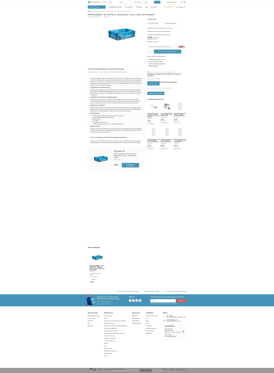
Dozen (147, 320)
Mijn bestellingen (136, 318)
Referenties (139, 7)
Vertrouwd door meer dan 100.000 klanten (128, 291)
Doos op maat (129, 7)
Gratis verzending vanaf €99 (152, 291)
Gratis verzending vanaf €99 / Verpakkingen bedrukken (113, 72)
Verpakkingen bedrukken (115, 7)
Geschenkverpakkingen (151, 328)
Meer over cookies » (158, 370)
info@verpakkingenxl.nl (171, 319)
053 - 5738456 (169, 315)
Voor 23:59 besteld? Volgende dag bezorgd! (176, 291)
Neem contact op (108, 315)
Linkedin (136, 300)
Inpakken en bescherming (152, 315)
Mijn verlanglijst (135, 320)
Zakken (147, 323)
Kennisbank (154, 7)
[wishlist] (181, 2)
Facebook (130, 300)
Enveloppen (148, 325)
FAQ (105, 345)
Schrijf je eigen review (155, 93)
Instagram (133, 300)
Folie (147, 318)
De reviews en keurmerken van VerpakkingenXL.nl (115, 325)
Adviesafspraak (108, 353)
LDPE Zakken (155, 41)
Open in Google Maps (176, 332)
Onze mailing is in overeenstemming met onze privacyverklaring (163, 303)
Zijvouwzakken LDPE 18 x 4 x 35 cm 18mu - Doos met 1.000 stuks (166, 114)
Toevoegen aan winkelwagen (130, 165)
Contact (110, 2)
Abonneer (181, 300)
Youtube (140, 300)
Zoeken (146, 2)
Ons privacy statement (109, 340)
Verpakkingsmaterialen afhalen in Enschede (114, 333)
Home (89, 11)
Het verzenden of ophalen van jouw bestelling (115, 320)
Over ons (105, 2)
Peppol (105, 355)
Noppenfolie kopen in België (110, 330)
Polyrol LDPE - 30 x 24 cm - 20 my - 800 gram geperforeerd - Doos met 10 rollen (153, 115)
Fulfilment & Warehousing (110, 350)
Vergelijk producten (136, 323)
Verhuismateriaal (150, 330)
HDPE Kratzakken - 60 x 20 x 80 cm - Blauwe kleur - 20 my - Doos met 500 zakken (97, 268)
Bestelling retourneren (109, 323)
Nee (148, 370)
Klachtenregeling (108, 348)
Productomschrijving (93, 72)
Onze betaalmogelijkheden (110, 328)
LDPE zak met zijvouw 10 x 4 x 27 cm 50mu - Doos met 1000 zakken (180, 140)
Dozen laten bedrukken (109, 335)
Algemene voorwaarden (110, 338)
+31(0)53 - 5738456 (104, 304)
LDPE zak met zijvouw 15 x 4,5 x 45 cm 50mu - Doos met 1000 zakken (180, 114)
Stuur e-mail (153, 83)
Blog (146, 7)
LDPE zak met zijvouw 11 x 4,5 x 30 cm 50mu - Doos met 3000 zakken (167, 140)
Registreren (134, 315)
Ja (142, 370)
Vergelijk (93, 279)
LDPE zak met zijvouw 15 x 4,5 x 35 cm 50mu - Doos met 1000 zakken (153, 140)
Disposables (149, 333)
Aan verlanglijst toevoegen (184, 52)
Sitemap (106, 343)
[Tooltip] (165, 60)
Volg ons (132, 297)
